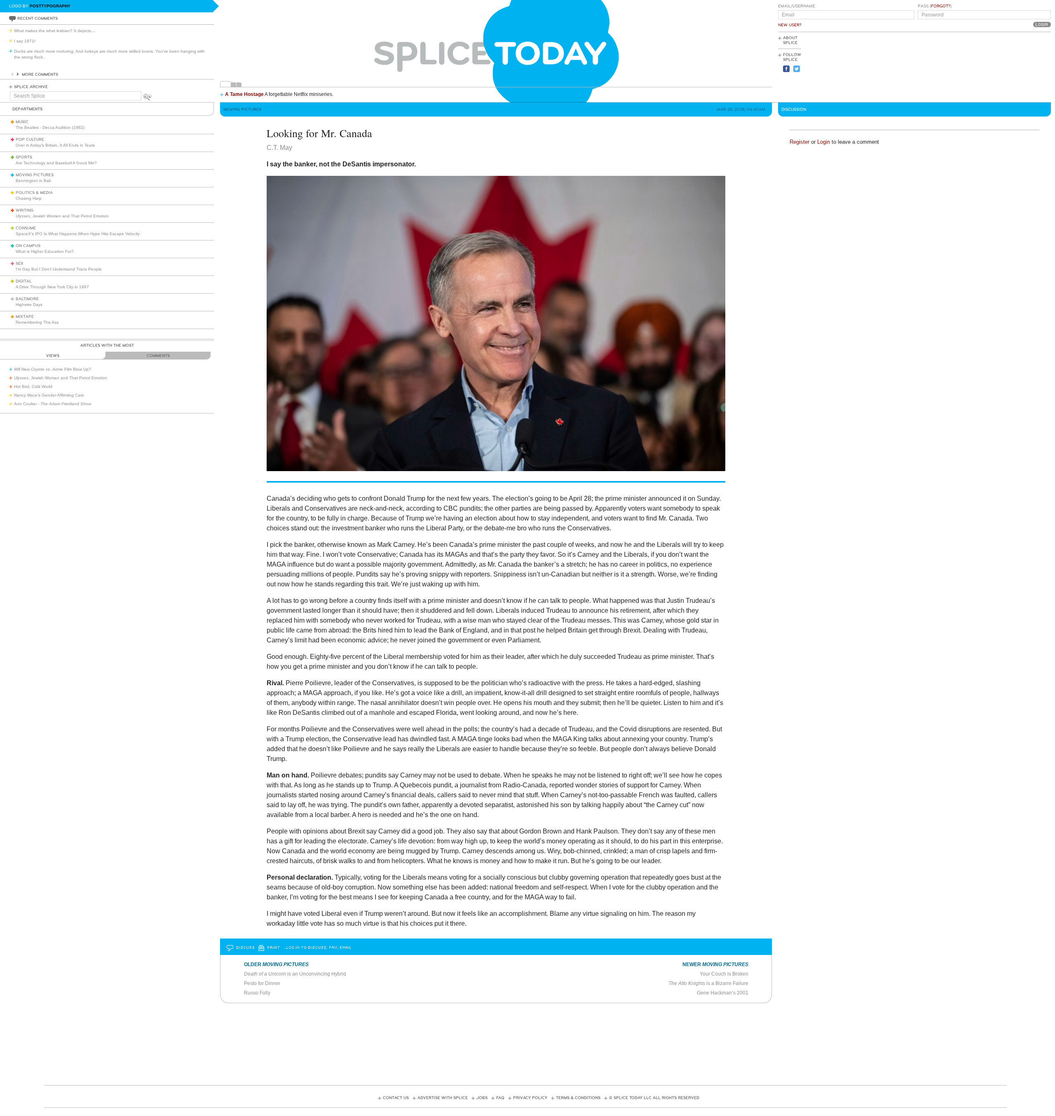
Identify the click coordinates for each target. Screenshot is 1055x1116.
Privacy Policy (530, 1097)
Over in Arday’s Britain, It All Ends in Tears (55, 145)
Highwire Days (29, 304)
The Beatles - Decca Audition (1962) (50, 127)
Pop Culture (30, 139)
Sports (24, 157)
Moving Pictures (35, 175)
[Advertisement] (1014, 66)
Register (799, 142)
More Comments (40, 74)
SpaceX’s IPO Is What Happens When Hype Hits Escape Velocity (78, 233)
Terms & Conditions (578, 1097)
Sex (19, 263)
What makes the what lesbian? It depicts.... (55, 30)
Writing (24, 210)
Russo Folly (257, 993)
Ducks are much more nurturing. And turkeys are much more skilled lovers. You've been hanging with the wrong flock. (109, 54)
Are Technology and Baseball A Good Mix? (56, 163)
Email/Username (796, 6)
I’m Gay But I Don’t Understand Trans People (59, 269)
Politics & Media (34, 192)
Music (22, 121)
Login (823, 142)
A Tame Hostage (244, 94)
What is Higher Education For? (45, 251)
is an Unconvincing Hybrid (295, 974)
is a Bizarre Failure (708, 983)
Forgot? (940, 6)
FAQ (500, 1097)
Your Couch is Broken (724, 974)
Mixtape (25, 316)
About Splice (790, 40)
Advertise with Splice (442, 1097)
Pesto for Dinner (262, 983)
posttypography (50, 6)
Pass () (935, 6)
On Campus (28, 245)
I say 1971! (24, 41)
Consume (26, 228)
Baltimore (27, 299)
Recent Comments (37, 18)
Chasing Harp (29, 198)
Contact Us (396, 1097)
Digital (24, 281)
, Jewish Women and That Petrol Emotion (62, 216)
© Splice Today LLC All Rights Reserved (654, 1097)
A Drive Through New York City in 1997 (52, 287)
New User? (790, 25)
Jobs (482, 1097)
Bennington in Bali (33, 180)
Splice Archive (31, 86)
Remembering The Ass (37, 322)
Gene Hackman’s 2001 (722, 993)
